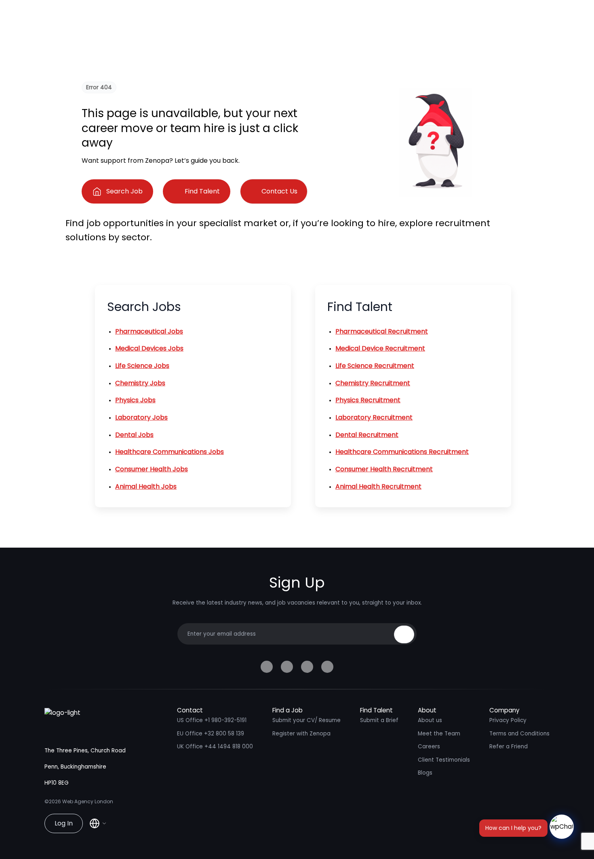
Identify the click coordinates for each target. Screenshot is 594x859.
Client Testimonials (444, 760)
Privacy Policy (508, 720)
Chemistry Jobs (140, 383)
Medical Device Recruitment (380, 348)
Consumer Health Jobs (151, 469)
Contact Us (279, 191)
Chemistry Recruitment (372, 383)
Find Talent (202, 191)
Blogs (425, 773)
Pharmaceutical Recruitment (381, 331)
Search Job (124, 191)
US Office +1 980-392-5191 (211, 720)
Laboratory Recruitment (374, 417)
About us (430, 720)
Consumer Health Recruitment (384, 469)
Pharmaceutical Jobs (149, 331)
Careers (429, 746)
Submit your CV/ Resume (306, 720)
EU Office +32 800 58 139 (210, 733)
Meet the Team (439, 733)
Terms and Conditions (519, 733)
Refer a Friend (508, 746)
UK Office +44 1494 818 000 (215, 746)
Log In (64, 823)
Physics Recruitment (367, 400)
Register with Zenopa (301, 733)
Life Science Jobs (142, 365)
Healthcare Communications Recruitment (402, 451)
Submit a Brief (379, 720)
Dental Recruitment (366, 434)
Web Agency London (87, 801)
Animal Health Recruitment (378, 486)
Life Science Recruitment (374, 365)
